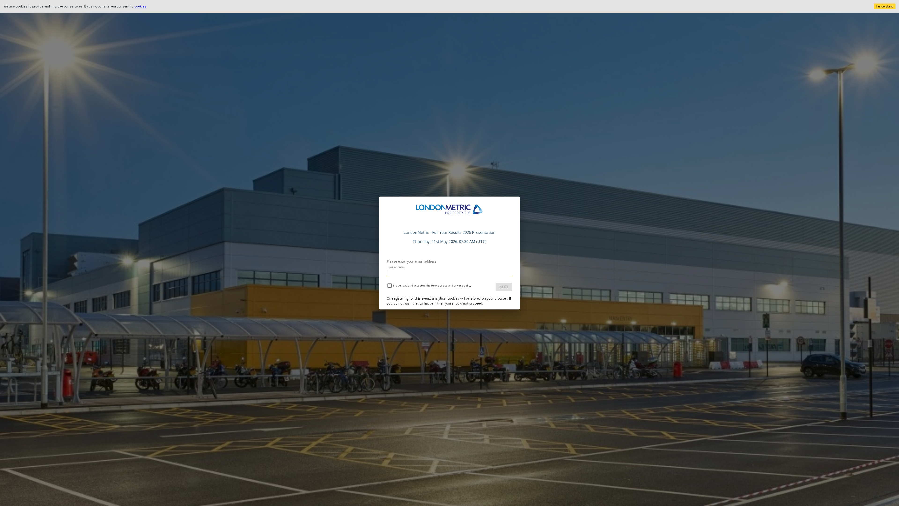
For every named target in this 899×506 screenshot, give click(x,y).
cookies (140, 6)
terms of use (439, 285)
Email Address (396, 267)
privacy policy (462, 285)
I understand (884, 6)
